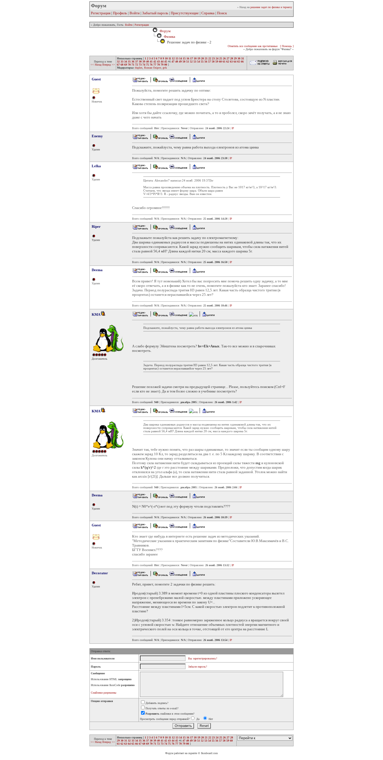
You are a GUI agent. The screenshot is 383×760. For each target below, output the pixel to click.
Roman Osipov (152, 67)
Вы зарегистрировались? (202, 658)
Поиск (222, 13)
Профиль (120, 13)
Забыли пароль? (197, 666)
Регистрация (100, 13)
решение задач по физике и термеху (271, 7)
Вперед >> (108, 64)
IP (233, 128)
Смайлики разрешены (103, 692)
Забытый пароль (155, 13)
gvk (165, 67)
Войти (135, 13)
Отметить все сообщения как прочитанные (253, 46)
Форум (164, 31)
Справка (207, 13)
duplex (138, 67)
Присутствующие (185, 13)
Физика (169, 36)
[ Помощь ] (287, 46)
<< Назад (96, 64)
